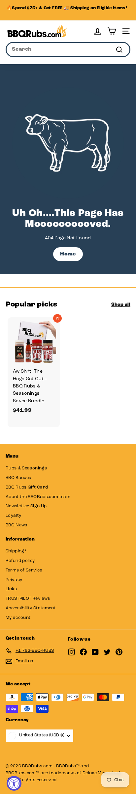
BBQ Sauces (18, 478)
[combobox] (68, 50)
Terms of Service (24, 570)
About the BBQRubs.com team (38, 497)
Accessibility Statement (31, 608)
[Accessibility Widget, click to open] (14, 783)
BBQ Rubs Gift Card (27, 487)
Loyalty (13, 516)
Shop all (120, 304)
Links (11, 589)
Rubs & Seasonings (26, 468)
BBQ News (16, 525)
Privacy (14, 580)
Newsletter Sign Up (26, 506)
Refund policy (20, 561)
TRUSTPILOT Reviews (28, 598)
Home (68, 254)
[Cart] (111, 31)
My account (18, 618)
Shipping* (16, 551)
